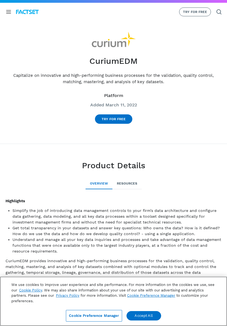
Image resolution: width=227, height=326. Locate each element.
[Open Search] (218, 11)
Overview (99, 183)
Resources (127, 183)
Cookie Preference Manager (94, 316)
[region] (113, 301)
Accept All (144, 316)
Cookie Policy (30, 290)
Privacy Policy (67, 295)
